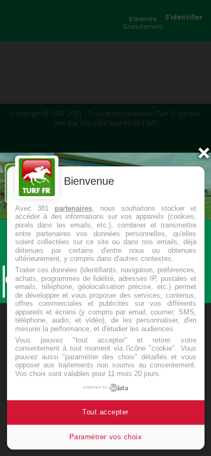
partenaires (73, 208)
